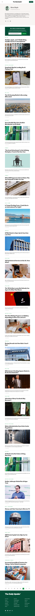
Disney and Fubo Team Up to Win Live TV (17, 509)
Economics (6, 175)
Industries (7, 230)
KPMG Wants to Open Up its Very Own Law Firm (16, 233)
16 (14, 588)
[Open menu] (2, 1)
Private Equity (7, 532)
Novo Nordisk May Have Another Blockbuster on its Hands (15, 123)
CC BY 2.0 (29, 499)
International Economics (9, 560)
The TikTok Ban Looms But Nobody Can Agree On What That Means (17, 289)
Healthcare (7, 120)
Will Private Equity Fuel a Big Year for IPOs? (16, 535)
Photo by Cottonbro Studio (24, 278)
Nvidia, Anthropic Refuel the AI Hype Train (16, 482)
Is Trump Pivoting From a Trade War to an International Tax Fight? (16, 206)
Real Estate (7, 92)
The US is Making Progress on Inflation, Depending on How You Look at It (17, 316)
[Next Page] (29, 588)
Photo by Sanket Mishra (24, 416)
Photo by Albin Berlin (24, 580)
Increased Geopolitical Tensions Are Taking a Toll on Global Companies (16, 563)
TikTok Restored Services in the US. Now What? (17, 261)
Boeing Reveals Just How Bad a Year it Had (16, 344)
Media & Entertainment (9, 506)
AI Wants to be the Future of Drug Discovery (15, 454)
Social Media (7, 258)
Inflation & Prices (8, 313)
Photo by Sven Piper (24, 361)
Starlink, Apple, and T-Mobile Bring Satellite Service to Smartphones (15, 40)
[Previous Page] (6, 588)
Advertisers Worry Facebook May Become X (15, 399)
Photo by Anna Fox (24, 525)
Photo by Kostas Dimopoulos (24, 223)
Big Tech (6, 37)
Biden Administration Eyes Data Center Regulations (17, 427)
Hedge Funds (7, 368)
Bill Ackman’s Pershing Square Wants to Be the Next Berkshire (17, 371)
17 (17, 588)
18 (20, 588)
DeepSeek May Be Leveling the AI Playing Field (15, 68)
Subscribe (24, 33)
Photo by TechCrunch (24, 499)
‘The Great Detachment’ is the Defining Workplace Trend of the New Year (17, 151)
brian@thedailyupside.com (15, 9)
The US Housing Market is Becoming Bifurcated (16, 95)
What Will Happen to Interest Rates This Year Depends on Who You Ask (17, 178)
